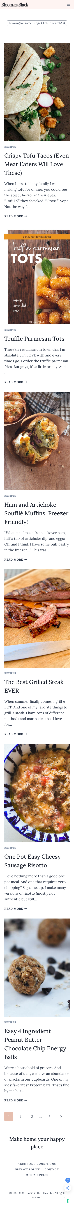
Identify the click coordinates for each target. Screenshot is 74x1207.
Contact (52, 1169)
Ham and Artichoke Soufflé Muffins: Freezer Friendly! (36, 513)
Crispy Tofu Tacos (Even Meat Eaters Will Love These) (36, 164)
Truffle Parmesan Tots (34, 338)
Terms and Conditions (37, 1163)
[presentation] (37, 92)
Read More (15, 216)
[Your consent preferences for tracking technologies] (67, 1200)
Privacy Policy (28, 1169)
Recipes (10, 146)
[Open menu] (68, 4)
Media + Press (37, 1175)
